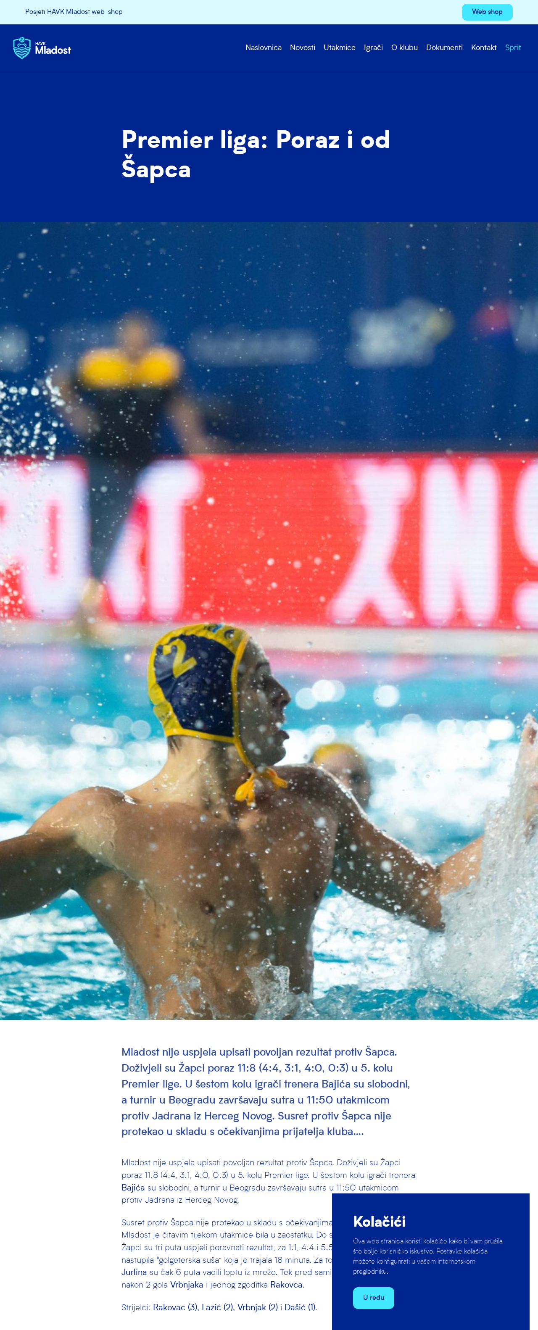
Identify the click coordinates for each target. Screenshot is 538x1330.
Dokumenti (444, 48)
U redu (373, 1298)
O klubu (404, 48)
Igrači (373, 48)
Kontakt (484, 48)
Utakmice (340, 48)
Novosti (302, 48)
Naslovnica (263, 48)
